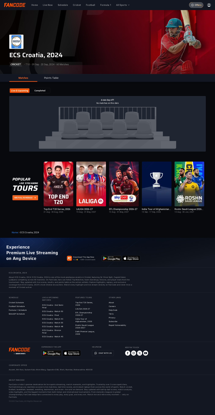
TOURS (25, 188)
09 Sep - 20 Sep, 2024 (43, 64)
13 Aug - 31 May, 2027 (119, 212)
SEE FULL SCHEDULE (23, 198)
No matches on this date (107, 103)
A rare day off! (107, 100)
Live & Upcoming (19, 90)
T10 (27, 64)
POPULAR (21, 179)
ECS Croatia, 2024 (36, 55)
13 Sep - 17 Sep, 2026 (151, 212)
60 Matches (63, 64)
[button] (23, 78)
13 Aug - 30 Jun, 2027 (184, 212)
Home (15, 232)
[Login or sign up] (209, 5)
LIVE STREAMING (28, 183)
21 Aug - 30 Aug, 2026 (53, 212)
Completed (39, 90)
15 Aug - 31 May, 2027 (86, 212)
